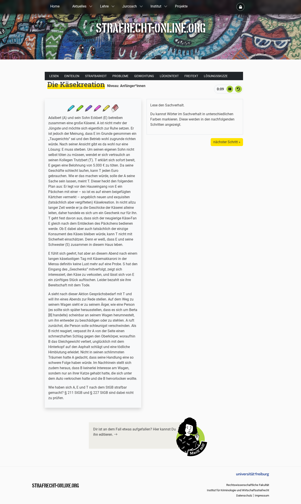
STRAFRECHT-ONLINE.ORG (55, 485)
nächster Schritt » (226, 142)
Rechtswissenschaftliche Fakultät (247, 485)
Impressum (262, 495)
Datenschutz (244, 495)
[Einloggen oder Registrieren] (240, 7)
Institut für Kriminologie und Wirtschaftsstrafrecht (238, 490)
